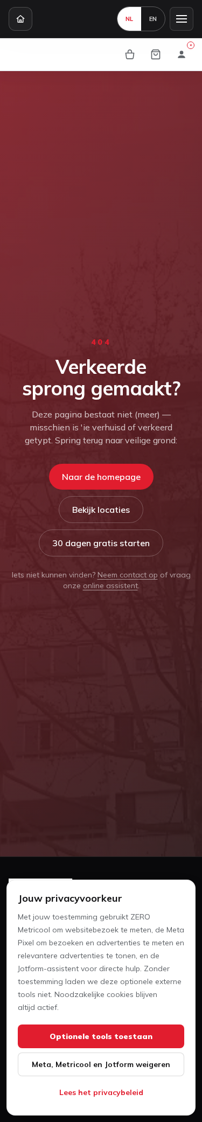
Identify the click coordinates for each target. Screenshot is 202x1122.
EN (153, 19)
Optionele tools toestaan (101, 1036)
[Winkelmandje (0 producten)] (156, 54)
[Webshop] (130, 54)
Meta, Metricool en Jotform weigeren (101, 1064)
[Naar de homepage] (20, 19)
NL (129, 19)
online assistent (110, 585)
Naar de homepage (101, 476)
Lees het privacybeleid (101, 1092)
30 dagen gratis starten (101, 543)
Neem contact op (127, 575)
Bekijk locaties (101, 509)
